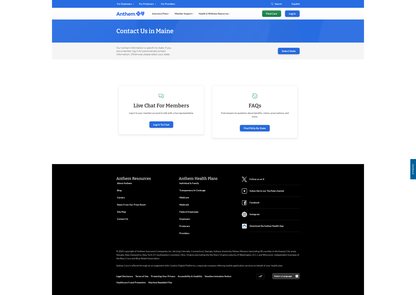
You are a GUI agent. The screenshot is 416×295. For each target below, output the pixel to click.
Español (296, 3)
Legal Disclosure (124, 276)
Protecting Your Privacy (163, 276)
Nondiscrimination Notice (218, 276)
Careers (121, 197)
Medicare (184, 197)
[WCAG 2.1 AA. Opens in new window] (260, 276)
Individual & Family (189, 183)
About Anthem (124, 183)
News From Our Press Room (131, 204)
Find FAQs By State (255, 128)
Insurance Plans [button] (160, 13)
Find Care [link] (271, 13)
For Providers (168, 5)
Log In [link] (292, 13)
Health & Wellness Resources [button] (214, 13)
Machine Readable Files (160, 282)
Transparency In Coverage (192, 190)
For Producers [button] (146, 3)
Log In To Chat (161, 124)
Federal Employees (188, 211)
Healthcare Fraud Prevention (131, 282)
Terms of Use (141, 276)
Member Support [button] (184, 13)
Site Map (121, 211)
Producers (184, 226)
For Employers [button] (124, 3)
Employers (184, 219)
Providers (184, 233)
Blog (119, 190)
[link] (130, 14)
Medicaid (184, 204)
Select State (289, 50)
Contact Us (122, 219)
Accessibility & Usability (190, 276)
